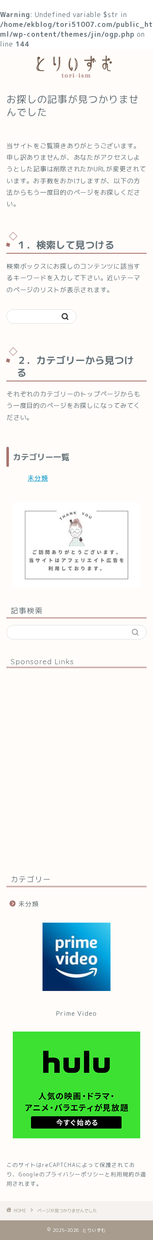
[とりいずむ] (76, 73)
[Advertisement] (76, 770)
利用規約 (122, 1174)
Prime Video (76, 1013)
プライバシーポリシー (75, 1174)
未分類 (38, 478)
